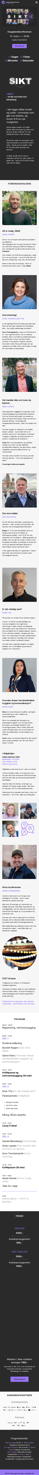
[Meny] (36, 2)
